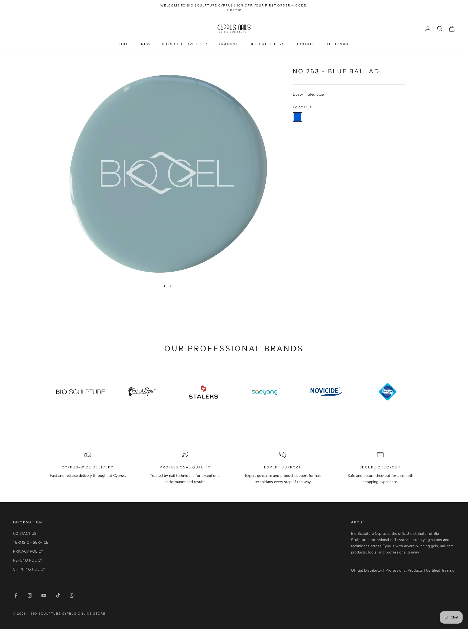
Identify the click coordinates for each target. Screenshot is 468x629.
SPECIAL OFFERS (267, 44)
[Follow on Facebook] (15, 595)
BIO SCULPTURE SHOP (185, 44)
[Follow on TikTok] (58, 595)
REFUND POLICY (27, 560)
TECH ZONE (338, 44)
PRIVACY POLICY (28, 551)
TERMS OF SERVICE (30, 542)
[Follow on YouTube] (44, 595)
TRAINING (228, 44)
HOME (124, 44)
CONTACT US (25, 533)
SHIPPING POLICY (29, 569)
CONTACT (305, 44)
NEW (146, 44)
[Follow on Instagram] (29, 595)
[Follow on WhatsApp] (72, 595)
